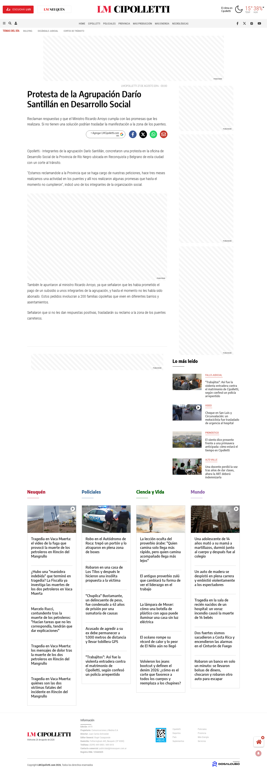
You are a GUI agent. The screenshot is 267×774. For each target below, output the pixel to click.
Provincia (124, 23)
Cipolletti (94, 23)
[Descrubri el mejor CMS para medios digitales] (226, 767)
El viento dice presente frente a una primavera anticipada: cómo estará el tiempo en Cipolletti (221, 445)
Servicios (202, 741)
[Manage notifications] (258, 753)
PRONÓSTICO (212, 432)
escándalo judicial (48, 31)
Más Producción (142, 23)
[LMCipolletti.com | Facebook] (238, 23)
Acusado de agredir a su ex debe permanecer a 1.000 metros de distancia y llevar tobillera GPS (106, 635)
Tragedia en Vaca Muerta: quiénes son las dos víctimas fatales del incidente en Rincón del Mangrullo (51, 687)
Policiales (109, 23)
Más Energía (162, 23)
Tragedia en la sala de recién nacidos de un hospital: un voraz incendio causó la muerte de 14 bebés (214, 609)
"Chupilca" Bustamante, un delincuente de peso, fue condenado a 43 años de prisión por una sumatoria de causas (105, 604)
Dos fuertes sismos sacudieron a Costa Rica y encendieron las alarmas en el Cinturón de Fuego (214, 639)
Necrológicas (180, 23)
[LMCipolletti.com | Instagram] (252, 23)
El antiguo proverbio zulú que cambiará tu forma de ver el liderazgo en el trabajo (160, 582)
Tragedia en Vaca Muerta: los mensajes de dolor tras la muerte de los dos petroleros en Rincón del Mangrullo (51, 654)
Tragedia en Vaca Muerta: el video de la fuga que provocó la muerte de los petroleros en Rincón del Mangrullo (51, 547)
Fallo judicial (214, 375)
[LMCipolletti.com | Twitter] (245, 23)
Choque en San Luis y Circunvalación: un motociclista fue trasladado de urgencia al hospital (222, 418)
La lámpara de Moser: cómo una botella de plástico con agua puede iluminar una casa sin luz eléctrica (159, 613)
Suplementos (178, 741)
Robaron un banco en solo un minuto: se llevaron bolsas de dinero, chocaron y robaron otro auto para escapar (215, 670)
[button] (4, 23)
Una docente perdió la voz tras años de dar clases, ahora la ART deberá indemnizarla (221, 472)
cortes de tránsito (74, 31)
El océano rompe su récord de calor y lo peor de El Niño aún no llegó (159, 641)
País (174, 737)
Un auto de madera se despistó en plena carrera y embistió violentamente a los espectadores (215, 578)
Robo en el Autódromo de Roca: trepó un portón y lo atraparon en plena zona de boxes (106, 545)
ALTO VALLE (211, 459)
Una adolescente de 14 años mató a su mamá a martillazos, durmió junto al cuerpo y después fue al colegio (215, 547)
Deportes (177, 733)
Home (82, 23)
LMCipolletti (129, 85)
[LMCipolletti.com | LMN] (54, 9)
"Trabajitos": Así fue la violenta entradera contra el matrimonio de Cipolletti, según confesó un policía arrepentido (222, 389)
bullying (27, 31)
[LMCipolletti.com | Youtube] (259, 23)
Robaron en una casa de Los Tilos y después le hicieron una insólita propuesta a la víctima (104, 573)
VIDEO (208, 405)
